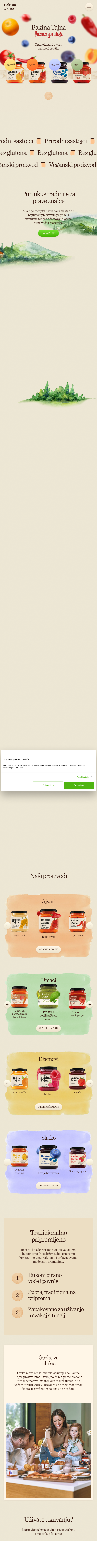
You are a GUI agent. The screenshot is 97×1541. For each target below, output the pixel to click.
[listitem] (19, 924)
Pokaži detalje (83, 777)
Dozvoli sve (79, 785)
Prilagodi (47, 785)
